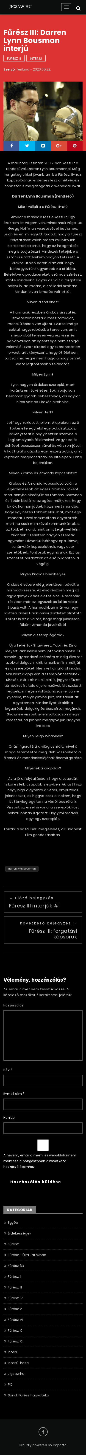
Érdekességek (19, 1233)
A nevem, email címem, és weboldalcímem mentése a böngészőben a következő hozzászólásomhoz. (39, 1161)
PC (10, 1384)
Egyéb (13, 1222)
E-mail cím (14, 1093)
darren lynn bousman (22, 868)
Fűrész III (14, 58)
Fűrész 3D (16, 1265)
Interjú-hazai (18, 1362)
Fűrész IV (15, 1298)
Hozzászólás (13, 1005)
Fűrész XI (15, 1341)
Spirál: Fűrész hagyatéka (28, 1395)
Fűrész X (15, 1330)
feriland (23, 69)
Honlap (9, 1117)
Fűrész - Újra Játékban (27, 1254)
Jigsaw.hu (16, 1373)
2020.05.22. (42, 69)
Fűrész (13, 1244)
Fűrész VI (15, 1319)
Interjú (36, 58)
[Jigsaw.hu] (20, 6)
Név (7, 1070)
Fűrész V (15, 1308)
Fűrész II (14, 1276)
